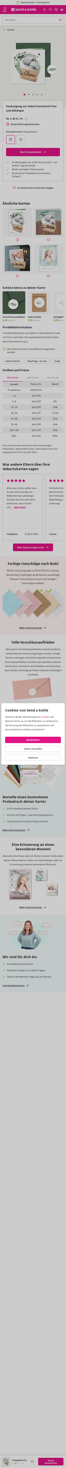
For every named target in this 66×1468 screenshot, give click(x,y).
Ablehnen (33, 757)
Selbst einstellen (33, 748)
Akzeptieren (33, 739)
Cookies (45, 716)
